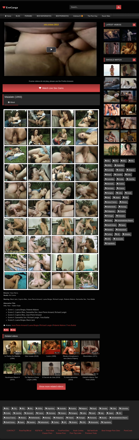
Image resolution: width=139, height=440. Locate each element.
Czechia (131, 179)
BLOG (18, 16)
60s (108, 161)
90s (7, 330)
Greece (121, 188)
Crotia (121, 179)
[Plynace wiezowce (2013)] (112, 83)
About (12, 102)
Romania (121, 216)
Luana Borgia (33, 325)
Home (9, 16)
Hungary (110, 193)
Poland (122, 211)
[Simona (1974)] (112, 149)
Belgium (131, 170)
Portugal (110, 216)
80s (124, 161)
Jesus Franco (111, 202)
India (120, 193)
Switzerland (122, 229)
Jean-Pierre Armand (19, 325)
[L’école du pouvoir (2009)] (128, 70)
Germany (110, 188)
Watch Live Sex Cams (53, 88)
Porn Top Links (75, 433)
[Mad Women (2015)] (128, 123)
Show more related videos (51, 386)
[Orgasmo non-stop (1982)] (128, 136)
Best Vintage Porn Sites (111, 431)
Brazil (109, 174)
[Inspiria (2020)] (128, 83)
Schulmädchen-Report (125, 220)
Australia (110, 170)
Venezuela (119, 239)
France (121, 183)
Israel (129, 193)
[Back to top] (132, 433)
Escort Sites (106, 16)
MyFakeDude (92, 431)
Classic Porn (47, 433)
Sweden (110, 229)
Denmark (110, 183)
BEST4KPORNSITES (44, 16)
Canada (119, 174)
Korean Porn (61, 433)
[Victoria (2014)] (128, 149)
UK (118, 234)
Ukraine (127, 234)
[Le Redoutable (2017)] (128, 96)
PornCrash (128, 431)
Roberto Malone (59, 325)
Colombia (110, 179)
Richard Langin (46, 325)
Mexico (124, 202)
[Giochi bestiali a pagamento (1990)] (112, 110)
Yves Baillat (71, 325)
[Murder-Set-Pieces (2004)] (128, 35)
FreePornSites (63, 431)
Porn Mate (50, 431)
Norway (123, 207)
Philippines (110, 211)
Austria (121, 170)
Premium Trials (91, 433)
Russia (109, 220)
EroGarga (11, 7)
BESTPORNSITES (62, 16)
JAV (126, 197)
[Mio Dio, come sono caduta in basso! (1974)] (112, 123)
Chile (129, 174)
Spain (123, 225)
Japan (117, 197)
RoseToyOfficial (25, 431)
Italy (13, 330)
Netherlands (111, 207)
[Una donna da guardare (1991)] (112, 70)
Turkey (109, 234)
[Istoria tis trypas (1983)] (112, 136)
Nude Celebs (78, 431)
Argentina (120, 165)
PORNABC (28, 16)
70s (116, 161)
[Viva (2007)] (112, 96)
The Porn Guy (92, 16)
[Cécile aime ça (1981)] (128, 110)
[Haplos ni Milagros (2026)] (128, 48)
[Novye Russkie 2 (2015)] (112, 35)
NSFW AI (38, 431)
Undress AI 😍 (78, 16)
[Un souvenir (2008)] (112, 48)
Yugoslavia (110, 243)
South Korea (111, 225)
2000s (109, 165)
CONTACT (11, 431)
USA (108, 239)
